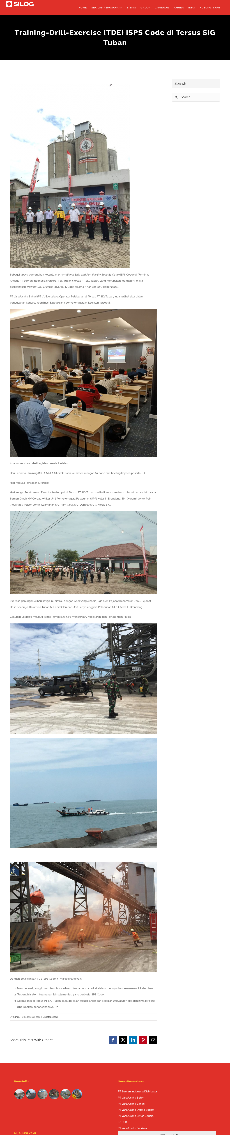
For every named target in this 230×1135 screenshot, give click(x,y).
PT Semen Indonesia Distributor (137, 1091)
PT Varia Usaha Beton (131, 1097)
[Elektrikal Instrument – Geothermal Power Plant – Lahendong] (31, 1094)
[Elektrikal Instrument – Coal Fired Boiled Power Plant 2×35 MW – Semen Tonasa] (42, 1094)
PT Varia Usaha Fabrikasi (132, 1128)
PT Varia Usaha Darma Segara (136, 1109)
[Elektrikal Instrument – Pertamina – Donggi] (65, 1094)
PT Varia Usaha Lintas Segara (135, 1116)
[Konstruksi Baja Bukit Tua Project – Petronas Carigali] (77, 1094)
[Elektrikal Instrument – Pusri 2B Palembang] (54, 1094)
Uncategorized (50, 1017)
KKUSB (122, 1122)
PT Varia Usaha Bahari (131, 1103)
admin (16, 1017)
